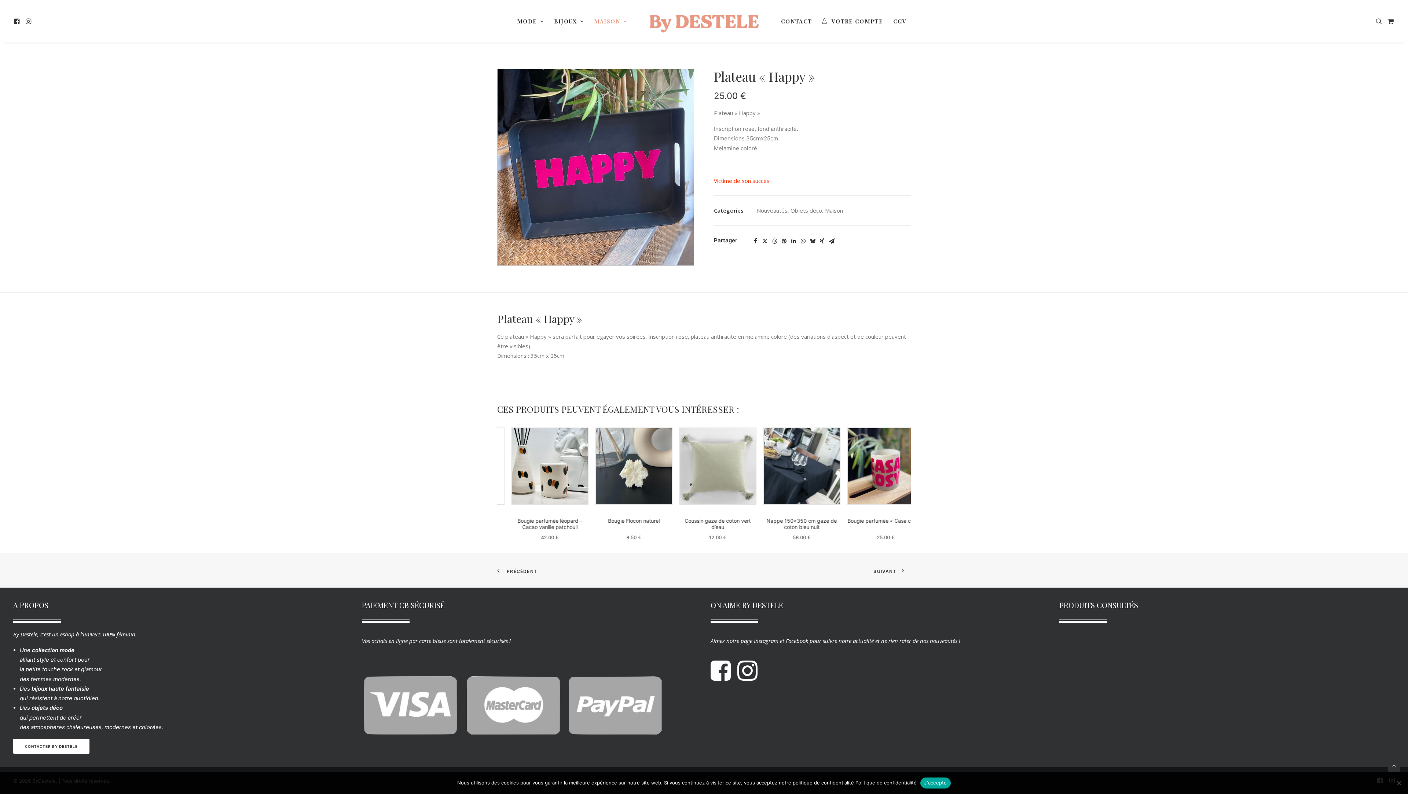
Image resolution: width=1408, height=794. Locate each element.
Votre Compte (857, 21)
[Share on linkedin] (793, 241)
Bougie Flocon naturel (620, 521)
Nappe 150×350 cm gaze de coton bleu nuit (788, 524)
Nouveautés (772, 210)
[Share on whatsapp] (803, 241)
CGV (899, 21)
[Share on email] (831, 241)
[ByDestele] (704, 21)
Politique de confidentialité (886, 783)
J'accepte (935, 783)
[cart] (1390, 21)
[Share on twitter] (764, 241)
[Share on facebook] (755, 241)
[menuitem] (17, 21)
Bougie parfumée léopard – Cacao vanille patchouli (535, 524)
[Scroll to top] (1394, 765)
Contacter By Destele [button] (51, 746)
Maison (607, 21)
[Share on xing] (822, 241)
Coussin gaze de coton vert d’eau (704, 524)
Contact (796, 21)
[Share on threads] (774, 241)
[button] (17, 21)
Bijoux (565, 21)
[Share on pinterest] (784, 241)
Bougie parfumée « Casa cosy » (872, 521)
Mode (527, 21)
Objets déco (806, 210)
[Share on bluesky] (812, 241)
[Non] (1398, 783)
